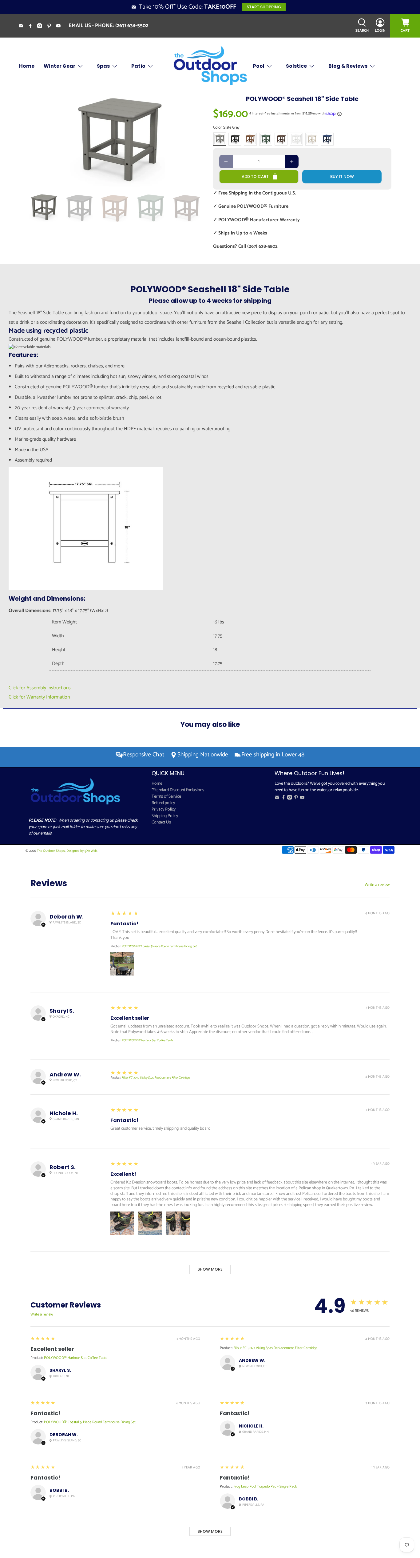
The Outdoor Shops (51, 851)
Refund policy (163, 803)
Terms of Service (166, 796)
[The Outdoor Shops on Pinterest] (51, 26)
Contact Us (161, 822)
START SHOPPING (264, 7)
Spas (103, 66)
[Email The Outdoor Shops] (23, 26)
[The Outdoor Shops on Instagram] (42, 26)
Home (26, 66)
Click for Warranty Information (39, 697)
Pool (258, 66)
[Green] (265, 139)
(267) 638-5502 (131, 25)
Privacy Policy (164, 809)
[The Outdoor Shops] (210, 66)
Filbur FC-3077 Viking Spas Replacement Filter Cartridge (155, 1077)
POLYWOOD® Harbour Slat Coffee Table (147, 1040)
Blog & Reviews (347, 66)
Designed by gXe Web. (81, 851)
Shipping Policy (165, 815)
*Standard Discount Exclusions (178, 790)
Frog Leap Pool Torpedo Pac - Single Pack (265, 1486)
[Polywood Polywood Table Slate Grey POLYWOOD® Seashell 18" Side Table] (118, 141)
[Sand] (311, 139)
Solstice (296, 66)
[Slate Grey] (219, 139)
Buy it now (342, 176)
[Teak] (250, 139)
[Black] (234, 139)
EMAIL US (80, 25)
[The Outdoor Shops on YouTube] (60, 26)
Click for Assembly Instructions (40, 688)
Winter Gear (59, 66)
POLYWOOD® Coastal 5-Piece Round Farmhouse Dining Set (158, 946)
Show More (210, 1269)
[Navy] (327, 139)
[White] (296, 139)
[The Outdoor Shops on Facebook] (33, 26)
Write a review (377, 885)
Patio (138, 66)
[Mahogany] (281, 139)
